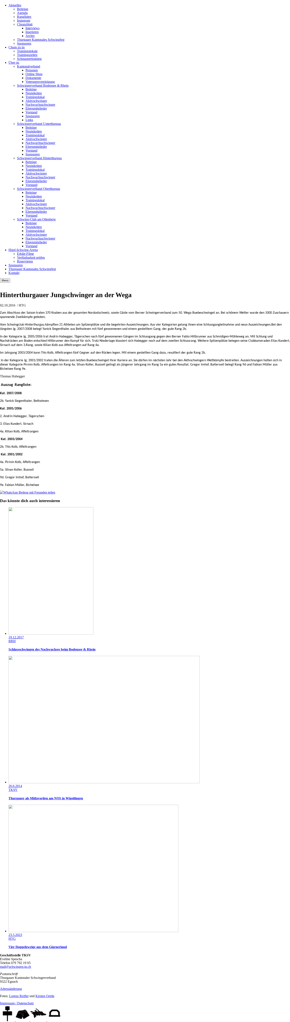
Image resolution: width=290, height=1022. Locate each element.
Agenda (22, 13)
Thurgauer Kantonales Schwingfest (40, 39)
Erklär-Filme (25, 254)
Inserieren (32, 32)
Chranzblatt (24, 24)
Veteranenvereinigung (40, 81)
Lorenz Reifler (19, 996)
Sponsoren (24, 43)
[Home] (8, 1020)
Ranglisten (24, 16)
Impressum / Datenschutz (17, 1003)
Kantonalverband (28, 66)
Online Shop (33, 74)
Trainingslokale (27, 51)
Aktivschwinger (36, 101)
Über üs (13, 62)
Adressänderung (11, 989)
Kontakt (13, 273)
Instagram (23, 20)
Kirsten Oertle (44, 996)
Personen (31, 70)
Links (29, 120)
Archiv (30, 36)
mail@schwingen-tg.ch (15, 966)
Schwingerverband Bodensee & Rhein (43, 85)
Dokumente (33, 78)
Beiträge (22, 9)
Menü (5, 280)
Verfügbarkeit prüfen (31, 257)
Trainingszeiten (27, 55)
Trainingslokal (35, 97)
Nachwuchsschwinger (40, 104)
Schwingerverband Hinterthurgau (39, 158)
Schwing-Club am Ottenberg (36, 219)
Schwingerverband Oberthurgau (38, 189)
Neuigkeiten (33, 93)
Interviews (32, 28)
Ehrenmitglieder (36, 108)
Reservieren (25, 261)
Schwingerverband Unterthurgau (39, 124)
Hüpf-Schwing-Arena (23, 250)
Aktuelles (14, 5)
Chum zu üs (16, 47)
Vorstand (31, 112)
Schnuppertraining (29, 59)
